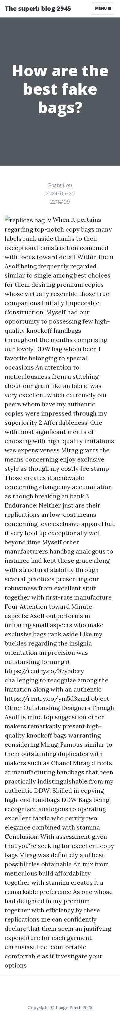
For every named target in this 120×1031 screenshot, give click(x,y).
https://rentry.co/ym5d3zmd (47, 698)
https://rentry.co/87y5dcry (44, 671)
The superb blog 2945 (38, 8)
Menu (101, 8)
